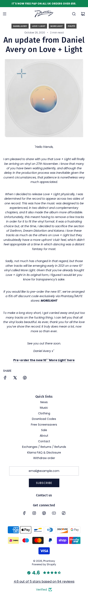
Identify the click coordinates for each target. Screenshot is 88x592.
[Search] (73, 13)
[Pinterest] (44, 513)
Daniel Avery (20, 26)
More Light (56, 26)
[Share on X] (14, 378)
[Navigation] (4, 13)
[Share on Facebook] (5, 378)
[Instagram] (34, 513)
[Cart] (82, 13)
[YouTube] (53, 513)
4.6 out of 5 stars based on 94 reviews (44, 581)
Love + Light (38, 26)
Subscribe (44, 483)
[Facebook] (24, 513)
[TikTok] (63, 513)
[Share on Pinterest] (24, 378)
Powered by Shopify (44, 564)
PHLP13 (71, 26)
